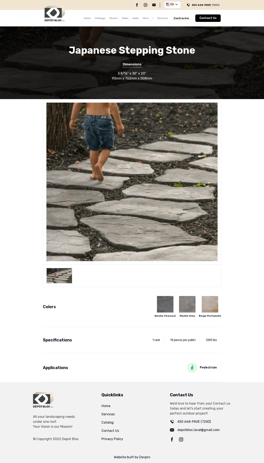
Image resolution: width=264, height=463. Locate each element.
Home (87, 18)
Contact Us (208, 18)
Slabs (125, 18)
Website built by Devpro (132, 457)
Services (162, 18)
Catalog (107, 422)
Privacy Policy (112, 439)
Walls (136, 18)
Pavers (114, 18)
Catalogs (100, 18)
